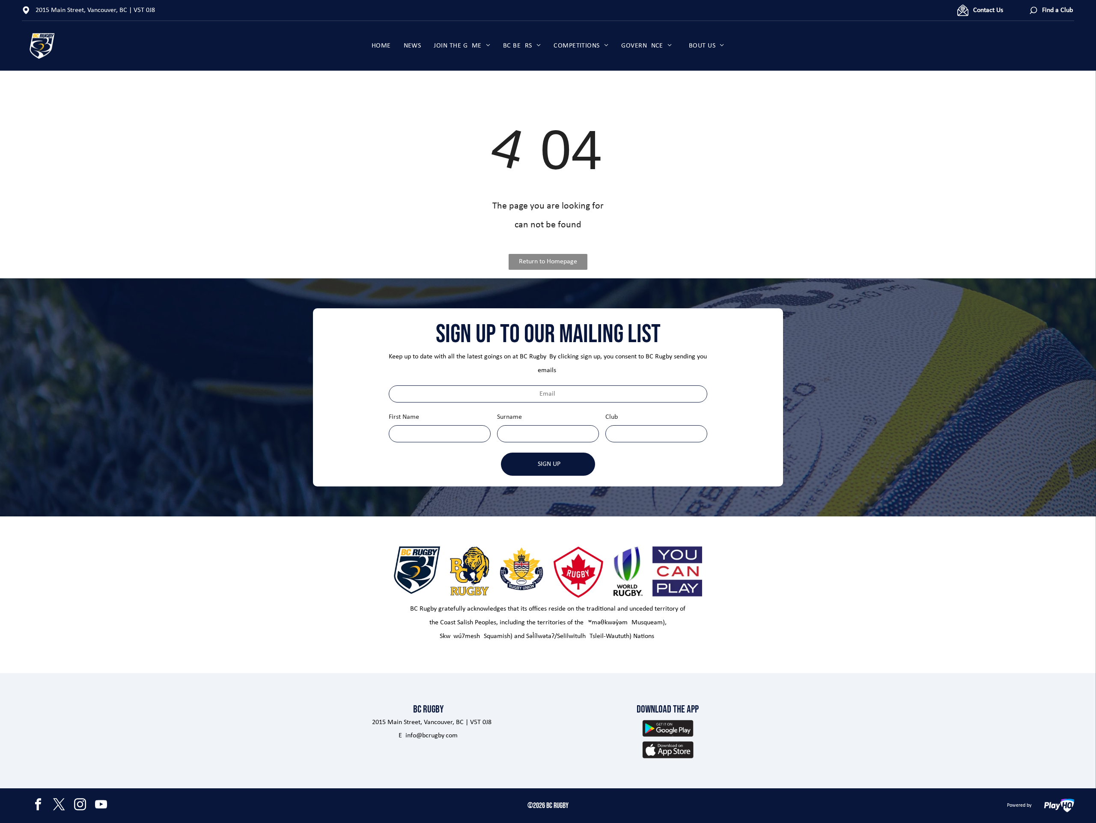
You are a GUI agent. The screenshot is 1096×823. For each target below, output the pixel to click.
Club (611, 417)
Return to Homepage (548, 261)
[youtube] (101, 805)
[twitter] (59, 805)
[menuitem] (381, 46)
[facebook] (38, 805)
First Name (404, 417)
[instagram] (80, 805)
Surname (509, 417)
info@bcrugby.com (431, 735)
